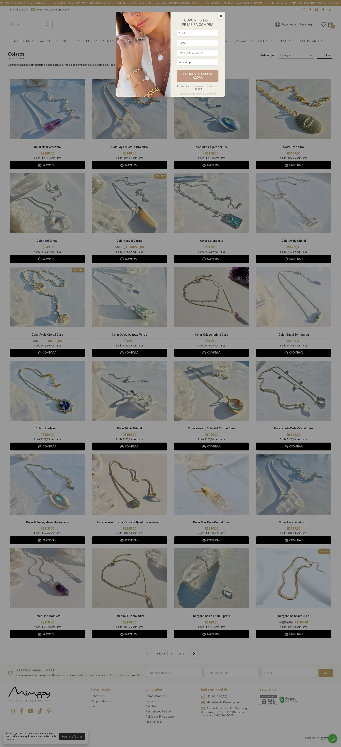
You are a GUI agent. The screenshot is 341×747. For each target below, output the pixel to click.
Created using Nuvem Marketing (198, 93)
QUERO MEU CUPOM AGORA (197, 76)
